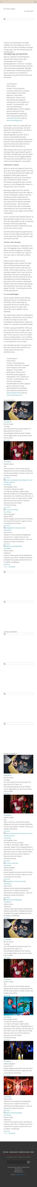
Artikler (5, 1152)
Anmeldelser (13, 1152)
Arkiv (24, 1157)
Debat (32, 1152)
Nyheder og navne (23, 1152)
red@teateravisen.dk (20, 1174)
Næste (13, 567)
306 (10, 567)
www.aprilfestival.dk (13, 118)
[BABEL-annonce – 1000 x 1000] (18, 572)
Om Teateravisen (9, 1157)
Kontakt (15, 1157)
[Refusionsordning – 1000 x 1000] (18, 602)
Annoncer (20, 1157)
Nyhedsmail (28, 1157)
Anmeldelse (7, 422)
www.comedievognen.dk (14, 120)
